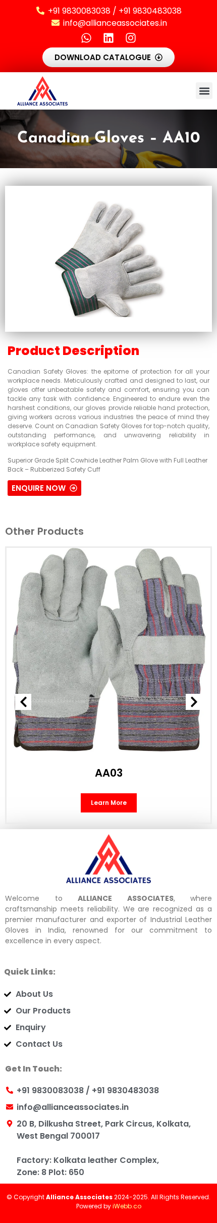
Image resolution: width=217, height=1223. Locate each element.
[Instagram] (131, 38)
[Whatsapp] (86, 38)
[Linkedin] (108, 38)
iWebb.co (127, 1206)
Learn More (109, 802)
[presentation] (23, 702)
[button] (204, 90)
